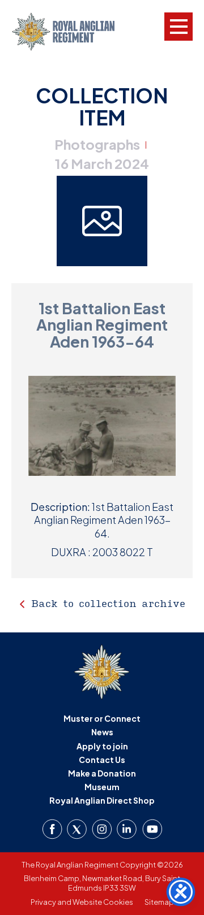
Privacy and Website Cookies (82, 902)
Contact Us (102, 759)
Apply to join (102, 746)
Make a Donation (102, 773)
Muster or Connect (102, 718)
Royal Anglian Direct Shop (102, 800)
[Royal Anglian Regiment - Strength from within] (72, 31)
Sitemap (159, 902)
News (102, 732)
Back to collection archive (108, 603)
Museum (102, 787)
